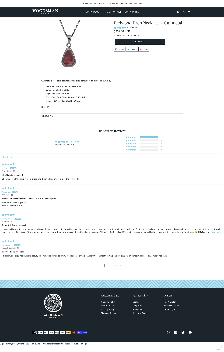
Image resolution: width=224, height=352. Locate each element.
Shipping (117, 35)
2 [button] (108, 265)
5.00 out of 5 (75, 141)
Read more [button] (216, 232)
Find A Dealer (169, 301)
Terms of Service (108, 313)
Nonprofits (137, 305)
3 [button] (112, 265)
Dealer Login (169, 309)
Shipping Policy (108, 301)
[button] (120, 27)
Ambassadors (138, 309)
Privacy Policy (107, 309)
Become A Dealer (171, 305)
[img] (8, 164)
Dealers (135, 301)
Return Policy (107, 305)
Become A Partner (140, 313)
